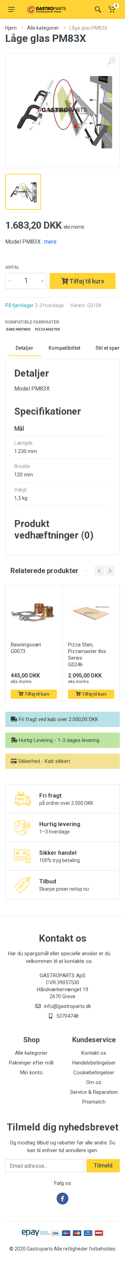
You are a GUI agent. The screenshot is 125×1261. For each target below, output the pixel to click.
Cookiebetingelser (93, 1072)
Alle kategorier (43, 28)
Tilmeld (103, 1165)
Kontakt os (93, 1053)
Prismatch (94, 1102)
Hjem (11, 28)
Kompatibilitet (64, 348)
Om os (93, 1082)
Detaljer (24, 348)
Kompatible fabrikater (32, 322)
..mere (49, 241)
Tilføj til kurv (86, 281)
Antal (12, 267)
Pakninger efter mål (31, 1063)
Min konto (31, 1072)
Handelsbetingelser (94, 1063)
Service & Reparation (94, 1092)
